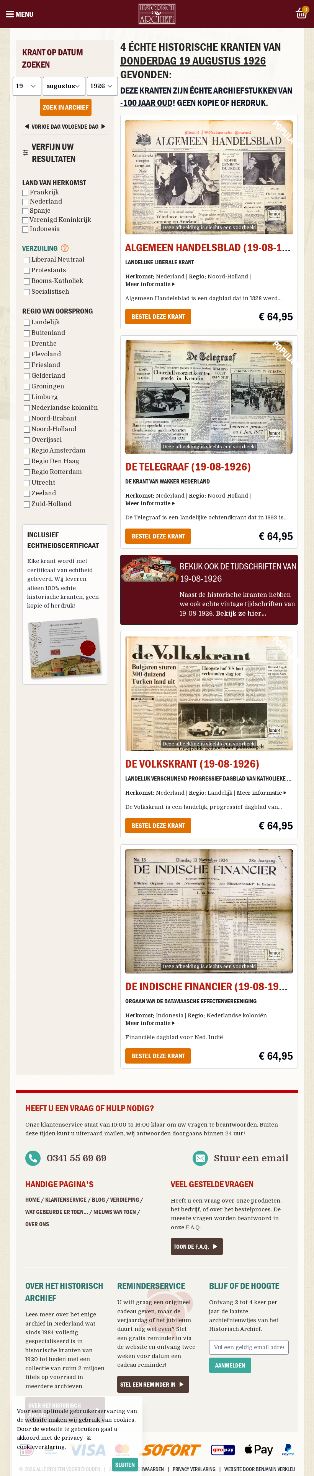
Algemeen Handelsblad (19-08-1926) (214, 247)
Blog (98, 1199)
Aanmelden (230, 1365)
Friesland (45, 365)
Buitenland (47, 333)
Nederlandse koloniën (64, 407)
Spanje (39, 210)
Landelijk (45, 322)
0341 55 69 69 (76, 1158)
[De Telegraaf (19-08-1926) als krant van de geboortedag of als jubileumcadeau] (209, 397)
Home (32, 1199)
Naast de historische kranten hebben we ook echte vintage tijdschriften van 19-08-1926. (237, 604)
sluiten (125, 1464)
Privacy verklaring (194, 1469)
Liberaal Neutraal (57, 259)
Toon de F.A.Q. (191, 1246)
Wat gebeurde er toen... (56, 1212)
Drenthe (43, 343)
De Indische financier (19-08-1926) (209, 986)
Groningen (47, 386)
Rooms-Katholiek (56, 281)
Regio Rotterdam (56, 472)
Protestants (48, 270)
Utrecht (42, 482)
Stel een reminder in (147, 1384)
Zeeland (43, 493)
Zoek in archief (65, 107)
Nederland (45, 201)
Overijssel (46, 439)
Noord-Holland (53, 429)
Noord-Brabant (53, 418)
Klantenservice (66, 1199)
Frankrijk (43, 192)
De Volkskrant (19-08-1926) (192, 764)
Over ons (37, 1224)
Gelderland (47, 375)
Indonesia (44, 229)
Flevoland (45, 354)
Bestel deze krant (158, 316)
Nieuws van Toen (114, 1212)
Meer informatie (147, 284)
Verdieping (124, 1199)
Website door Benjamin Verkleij (259, 1469)
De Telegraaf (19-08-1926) (188, 466)
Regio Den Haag (54, 461)
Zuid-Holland (51, 504)
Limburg (44, 397)
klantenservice (62, 1125)
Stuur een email (251, 1158)
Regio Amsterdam (57, 450)
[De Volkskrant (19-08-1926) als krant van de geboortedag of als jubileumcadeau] (209, 693)
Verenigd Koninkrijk (59, 220)
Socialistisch (49, 291)
